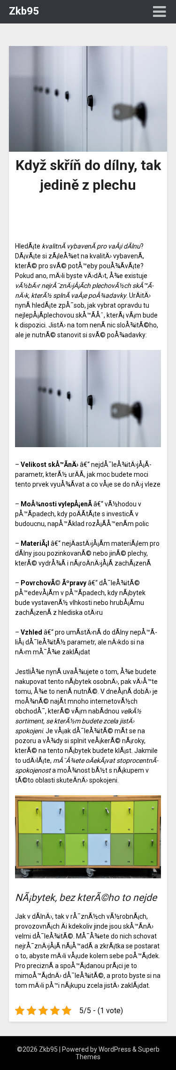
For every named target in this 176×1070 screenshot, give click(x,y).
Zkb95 (24, 11)
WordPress (115, 1049)
